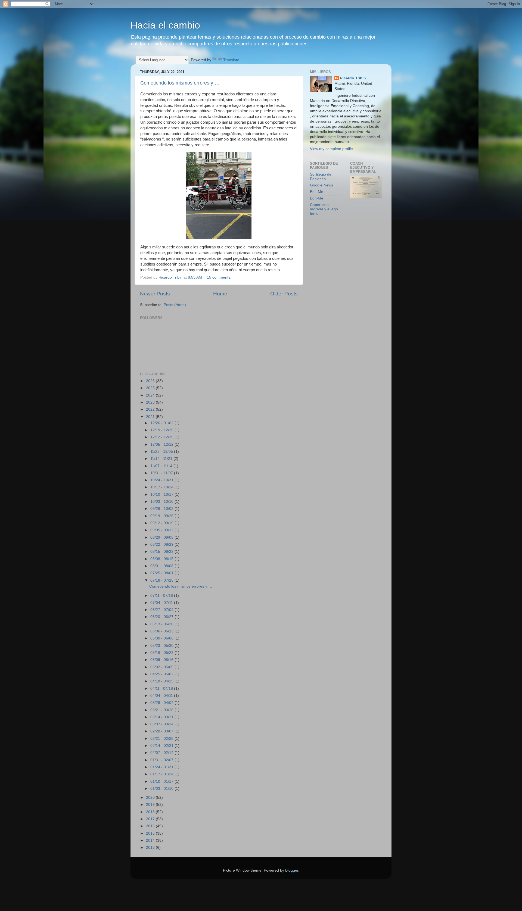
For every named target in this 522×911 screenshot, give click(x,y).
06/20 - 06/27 (162, 617)
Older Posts (284, 294)
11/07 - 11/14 (161, 466)
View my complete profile (331, 149)
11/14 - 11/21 (161, 459)
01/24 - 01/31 (162, 767)
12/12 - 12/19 (162, 437)
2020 (151, 797)
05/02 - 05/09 (162, 667)
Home (220, 294)
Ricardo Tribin (353, 78)
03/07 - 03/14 (162, 724)
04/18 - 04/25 (162, 681)
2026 (151, 381)
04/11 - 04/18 (162, 689)
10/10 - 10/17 (162, 494)
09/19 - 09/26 (162, 516)
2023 (151, 402)
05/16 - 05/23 (162, 653)
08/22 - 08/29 (162, 544)
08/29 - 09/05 (162, 537)
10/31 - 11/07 (162, 473)
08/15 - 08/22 (162, 552)
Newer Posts (155, 294)
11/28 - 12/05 (162, 452)
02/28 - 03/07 (162, 731)
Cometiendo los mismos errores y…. (179, 83)
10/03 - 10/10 (162, 502)
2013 (151, 848)
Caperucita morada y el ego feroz (324, 209)
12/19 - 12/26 (162, 430)
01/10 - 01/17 (162, 781)
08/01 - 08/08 (162, 566)
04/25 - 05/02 (162, 674)
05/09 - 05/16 (162, 660)
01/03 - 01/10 (162, 789)
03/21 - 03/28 (162, 710)
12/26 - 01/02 (162, 423)
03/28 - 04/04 (162, 703)
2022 (151, 409)
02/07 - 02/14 (162, 753)
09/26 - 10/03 (162, 509)
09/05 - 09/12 (162, 530)
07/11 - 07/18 (162, 596)
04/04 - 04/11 (162, 696)
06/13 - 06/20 (162, 624)
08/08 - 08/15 (162, 559)
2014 (151, 840)
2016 (151, 826)
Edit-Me (316, 192)
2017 (151, 819)
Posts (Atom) (175, 305)
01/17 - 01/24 (162, 774)
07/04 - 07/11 (162, 603)
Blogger (291, 870)
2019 (151, 805)
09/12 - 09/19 (162, 523)
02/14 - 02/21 (162, 746)
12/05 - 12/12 (162, 444)
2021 (151, 417)
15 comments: (219, 277)
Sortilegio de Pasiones (320, 176)
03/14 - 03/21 (162, 717)
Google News (321, 185)
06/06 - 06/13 (162, 631)
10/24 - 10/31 (162, 480)
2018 (151, 812)
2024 (151, 395)
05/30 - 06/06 (162, 638)
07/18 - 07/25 (162, 580)
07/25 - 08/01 (162, 573)
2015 (151, 833)
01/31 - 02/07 (162, 760)
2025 (151, 388)
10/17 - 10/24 (162, 487)
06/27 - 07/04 (162, 610)
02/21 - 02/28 (162, 739)
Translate (231, 60)
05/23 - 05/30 (162, 646)
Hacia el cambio (165, 25)
